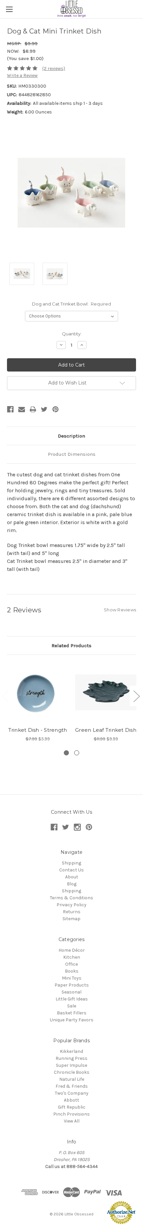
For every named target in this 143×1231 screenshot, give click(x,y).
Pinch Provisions (71, 1114)
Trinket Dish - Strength (37, 730)
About (71, 877)
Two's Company (71, 1093)
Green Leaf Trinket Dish (105, 730)
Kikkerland (71, 1051)
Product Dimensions (71, 454)
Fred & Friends (72, 1086)
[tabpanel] (38, 702)
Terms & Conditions (71, 898)
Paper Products (72, 985)
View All (71, 1121)
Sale (71, 1006)
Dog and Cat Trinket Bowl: (71, 304)
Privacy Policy (71, 905)
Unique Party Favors (71, 1020)
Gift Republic (71, 1107)
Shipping (71, 863)
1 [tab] (66, 752)
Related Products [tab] (71, 646)
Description (71, 436)
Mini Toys (71, 978)
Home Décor (72, 950)
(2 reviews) (53, 68)
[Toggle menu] (9, 9)
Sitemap (71, 919)
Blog (71, 884)
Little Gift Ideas (72, 999)
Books (71, 971)
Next (136, 696)
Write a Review (22, 75)
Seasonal (71, 992)
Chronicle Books (71, 1072)
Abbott (71, 1100)
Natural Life (71, 1079)
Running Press (71, 1058)
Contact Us (71, 870)
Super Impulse (71, 1065)
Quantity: (71, 333)
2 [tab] (76, 752)
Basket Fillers (71, 1013)
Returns (71, 912)
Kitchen (71, 957)
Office (71, 964)
